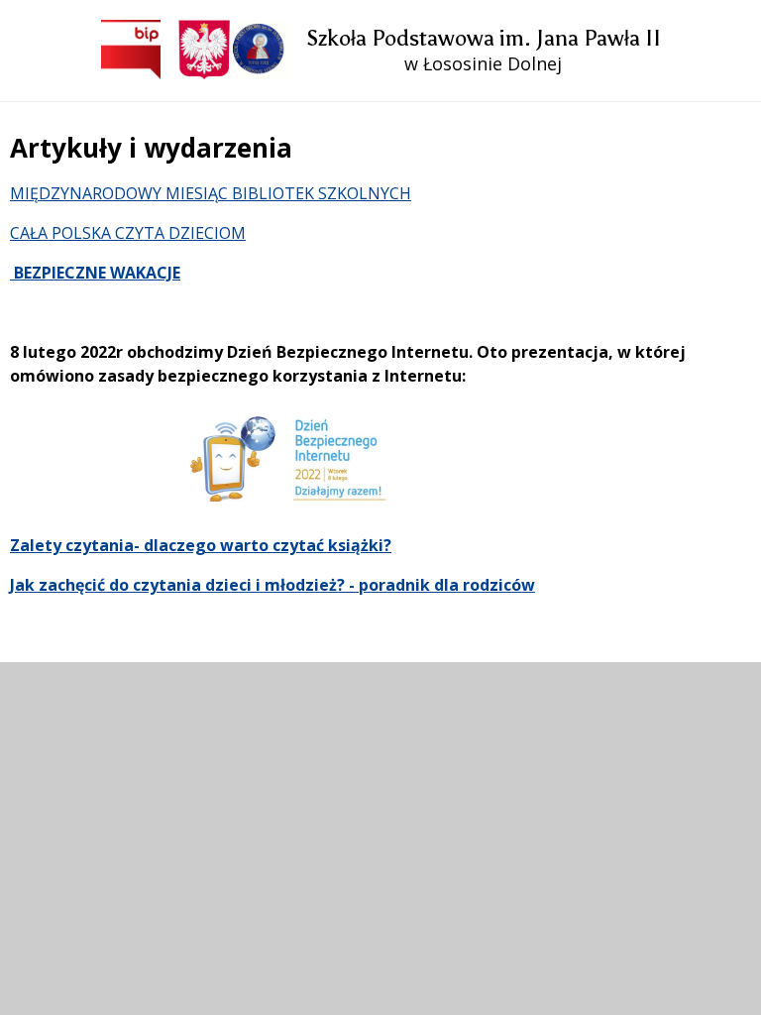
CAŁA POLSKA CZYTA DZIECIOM (128, 233)
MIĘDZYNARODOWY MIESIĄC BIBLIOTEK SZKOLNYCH (210, 193)
